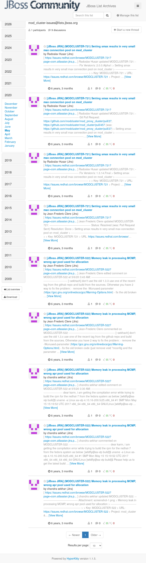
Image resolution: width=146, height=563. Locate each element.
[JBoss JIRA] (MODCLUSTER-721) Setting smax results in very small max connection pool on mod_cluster (89, 48)
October (9, 111)
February (10, 142)
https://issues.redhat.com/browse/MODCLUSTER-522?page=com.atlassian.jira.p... (77, 271)
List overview (13, 289)
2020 (8, 95)
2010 (8, 267)
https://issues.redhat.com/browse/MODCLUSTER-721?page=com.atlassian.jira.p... (77, 59)
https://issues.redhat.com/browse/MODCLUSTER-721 (76, 77)
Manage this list (129, 15)
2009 (8, 278)
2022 (8, 71)
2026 (8, 24)
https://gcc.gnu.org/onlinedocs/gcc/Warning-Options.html (78, 292)
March (8, 138)
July (7, 123)
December (11, 104)
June (8, 126)
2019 (8, 160)
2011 (8, 255)
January (9, 145)
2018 (8, 172)
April (7, 134)
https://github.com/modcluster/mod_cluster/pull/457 (74, 125)
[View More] (94, 136)
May (7, 130)
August (9, 119)
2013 (8, 231)
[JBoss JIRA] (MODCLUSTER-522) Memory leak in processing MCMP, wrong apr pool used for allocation (90, 371)
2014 (8, 219)
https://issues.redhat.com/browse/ (108, 236)
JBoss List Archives (101, 5)
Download (11, 296)
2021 (8, 83)
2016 (8, 195)
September (11, 115)
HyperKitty (73, 558)
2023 (8, 59)
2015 (8, 207)
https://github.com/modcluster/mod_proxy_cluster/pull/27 (78, 121)
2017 (8, 184)
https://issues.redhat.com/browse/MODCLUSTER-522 (76, 511)
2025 (8, 35)
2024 (8, 47)
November (11, 107)
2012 (8, 243)
